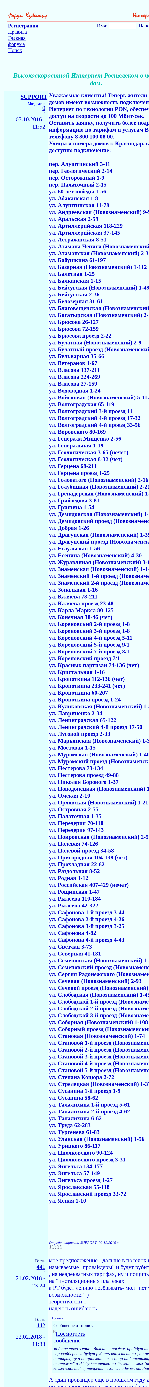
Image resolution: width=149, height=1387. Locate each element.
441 (41, 1267)
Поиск (15, 50)
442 (41, 1325)
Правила (17, 32)
